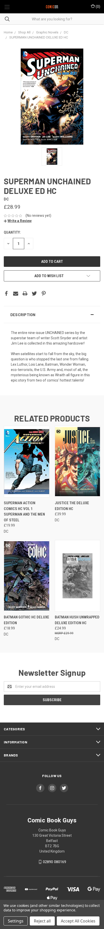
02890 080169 (54, 862)
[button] (52, 314)
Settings (15, 921)
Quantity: (12, 232)
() (97, 7)
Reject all (42, 921)
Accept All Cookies (78, 921)
